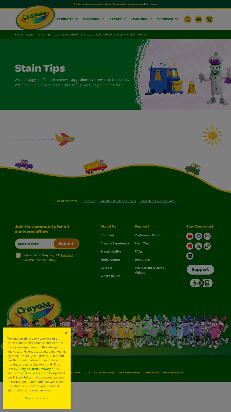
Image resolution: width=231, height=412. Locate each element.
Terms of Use (22, 373)
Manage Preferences (37, 398)
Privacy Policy (16, 369)
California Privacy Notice (43, 369)
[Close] (66, 333)
